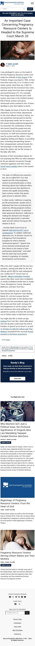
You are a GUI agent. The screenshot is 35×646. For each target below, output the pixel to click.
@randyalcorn (15, 347)
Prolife (10, 355)
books (6, 349)
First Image (22, 77)
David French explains (9, 166)
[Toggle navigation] (32, 3)
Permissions (17, 623)
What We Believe (17, 630)
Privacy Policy (17, 619)
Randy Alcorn (13, 64)
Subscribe (17, 378)
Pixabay (8, 340)
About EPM (17, 626)
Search (30, 9)
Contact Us (17, 634)
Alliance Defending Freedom (19, 276)
